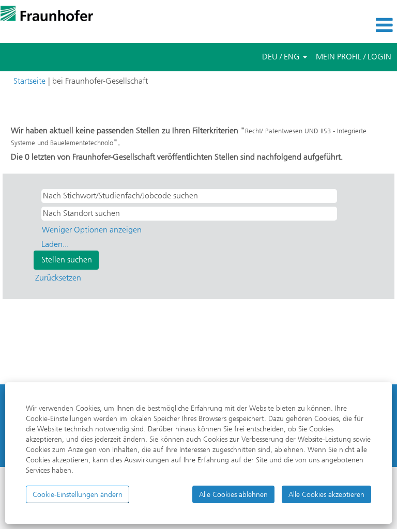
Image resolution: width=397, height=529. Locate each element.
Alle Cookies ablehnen (233, 494)
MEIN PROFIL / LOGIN (353, 56)
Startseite (29, 81)
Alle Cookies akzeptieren (326, 494)
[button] (331, 25)
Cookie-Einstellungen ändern (78, 494)
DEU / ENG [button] (282, 56)
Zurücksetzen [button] (58, 278)
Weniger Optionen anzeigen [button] (92, 230)
